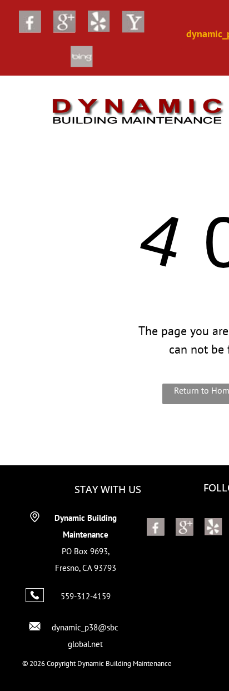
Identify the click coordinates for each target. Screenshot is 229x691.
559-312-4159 (86, 596)
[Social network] (30, 23)
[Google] (64, 23)
